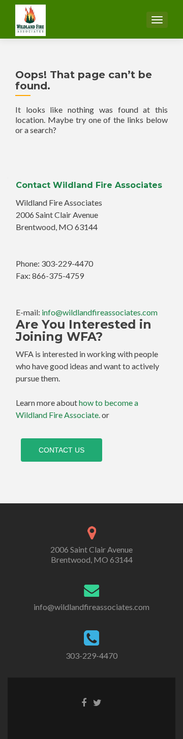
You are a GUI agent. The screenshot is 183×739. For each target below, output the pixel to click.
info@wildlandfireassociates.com (100, 312)
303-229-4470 (91, 655)
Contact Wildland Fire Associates (89, 185)
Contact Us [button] (61, 450)
